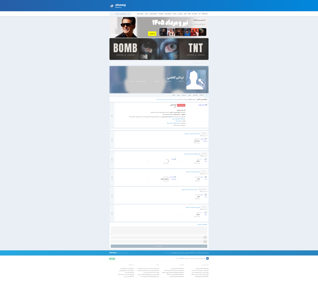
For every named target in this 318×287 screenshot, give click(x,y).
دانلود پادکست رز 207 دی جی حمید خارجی (200, 274)
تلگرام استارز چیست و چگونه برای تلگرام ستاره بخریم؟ (148, 274)
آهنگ (189, 14)
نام (205, 237)
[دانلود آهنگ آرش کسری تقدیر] (197, 114)
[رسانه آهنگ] (120, 5)
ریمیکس (180, 14)
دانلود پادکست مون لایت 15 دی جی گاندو (200, 270)
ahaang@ (112, 253)
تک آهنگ (201, 95)
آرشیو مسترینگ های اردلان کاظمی (189, 189)
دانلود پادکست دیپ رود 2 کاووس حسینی (200, 272)
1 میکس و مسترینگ (141, 81)
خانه (206, 63)
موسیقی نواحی (153, 14)
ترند (200, 14)
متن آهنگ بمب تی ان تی (129, 276)
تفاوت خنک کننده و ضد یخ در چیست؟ (151, 272)
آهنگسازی (195, 95)
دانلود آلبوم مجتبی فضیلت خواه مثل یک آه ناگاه (174, 270)
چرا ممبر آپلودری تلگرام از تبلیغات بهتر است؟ (149, 276)
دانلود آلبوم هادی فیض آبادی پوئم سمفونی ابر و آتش (173, 272)
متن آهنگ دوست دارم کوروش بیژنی (126, 270)
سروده (178, 95)
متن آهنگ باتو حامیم (129, 272)
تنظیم (189, 95)
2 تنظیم (157, 81)
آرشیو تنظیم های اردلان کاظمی (193, 172)
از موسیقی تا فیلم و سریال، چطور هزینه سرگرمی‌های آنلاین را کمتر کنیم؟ (148, 270)
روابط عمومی (140, 14)
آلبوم (185, 14)
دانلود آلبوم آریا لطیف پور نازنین (202, 268)
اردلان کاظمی (176, 123)
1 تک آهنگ (181, 81)
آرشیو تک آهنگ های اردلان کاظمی (192, 134)
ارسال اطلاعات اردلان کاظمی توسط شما (166, 99)
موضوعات (160, 14)
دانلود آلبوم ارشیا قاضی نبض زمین (177, 276)
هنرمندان (194, 14)
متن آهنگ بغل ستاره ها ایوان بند (127, 268)
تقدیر (175, 107)
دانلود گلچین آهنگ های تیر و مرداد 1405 (175, 274)
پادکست (174, 14)
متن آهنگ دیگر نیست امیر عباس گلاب (126, 274)
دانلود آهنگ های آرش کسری (178, 119)
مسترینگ (184, 95)
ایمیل (205, 241)
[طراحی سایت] (112, 259)
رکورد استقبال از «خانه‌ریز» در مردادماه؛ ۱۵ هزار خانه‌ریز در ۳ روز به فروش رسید (148, 268)
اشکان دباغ (178, 121)
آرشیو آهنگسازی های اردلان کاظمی (192, 154)
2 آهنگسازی (168, 81)
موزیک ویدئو (168, 14)
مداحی (146, 14)
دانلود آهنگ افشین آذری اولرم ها (202, 276)
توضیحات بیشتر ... (167, 253)
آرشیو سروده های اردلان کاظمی (193, 207)
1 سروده (132, 81)
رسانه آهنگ (205, 14)
